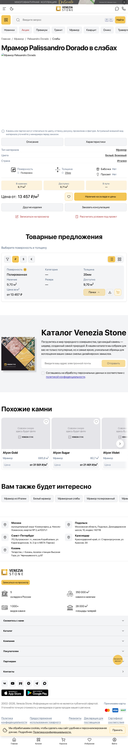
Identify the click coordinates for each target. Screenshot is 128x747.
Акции (25, 30)
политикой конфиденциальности (65, 376)
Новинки (9, 30)
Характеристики (96, 141)
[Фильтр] (7, 259)
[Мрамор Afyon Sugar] (76, 444)
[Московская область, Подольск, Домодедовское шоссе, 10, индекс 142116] (96, 526)
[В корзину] (117, 292)
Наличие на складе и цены (100, 196)
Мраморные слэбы (69, 498)
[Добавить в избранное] (69, 197)
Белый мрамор (42, 498)
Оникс (107, 30)
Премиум (41, 30)
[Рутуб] (20, 683)
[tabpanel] (64, 273)
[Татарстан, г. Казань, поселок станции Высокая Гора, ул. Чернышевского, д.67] (32, 551)
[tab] (111, 259)
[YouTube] (12, 683)
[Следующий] (120, 444)
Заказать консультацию (96, 207)
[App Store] (12, 692)
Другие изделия (32, 207)
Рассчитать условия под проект (98, 216)
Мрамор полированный (101, 498)
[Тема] (4, 9)
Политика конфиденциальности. (52, 732)
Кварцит (91, 30)
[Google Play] (37, 692)
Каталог (7, 630)
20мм (68, 172)
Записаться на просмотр (34, 216)
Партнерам (9, 661)
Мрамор (74, 30)
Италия (122, 160)
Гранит (58, 30)
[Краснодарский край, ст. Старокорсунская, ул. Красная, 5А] (96, 539)
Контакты (8, 671)
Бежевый (121, 155)
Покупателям (10, 651)
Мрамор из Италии (15, 498)
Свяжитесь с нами (13, 620)
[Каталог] (6, 20)
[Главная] (64, 8)
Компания (8, 641)
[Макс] (44, 683)
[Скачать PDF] (109, 292)
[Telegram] (36, 683)
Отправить (113, 363)
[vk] (4, 683)
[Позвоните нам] (124, 9)
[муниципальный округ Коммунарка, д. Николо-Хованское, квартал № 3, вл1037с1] (32, 526)
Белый (109, 155)
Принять (117, 730)
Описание (32, 141)
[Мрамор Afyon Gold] (25, 444)
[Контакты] (117, 9)
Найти (120, 19)
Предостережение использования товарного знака (45, 722)
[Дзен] (28, 683)
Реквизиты (75, 718)
